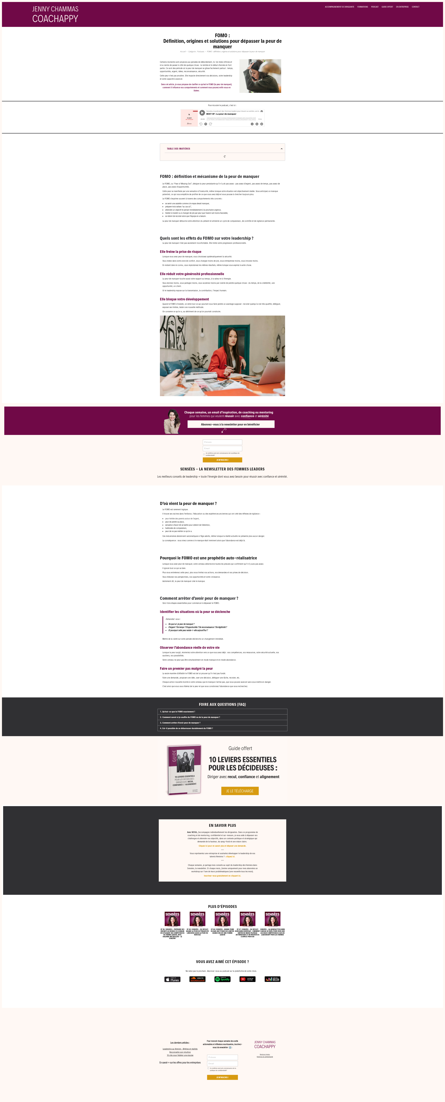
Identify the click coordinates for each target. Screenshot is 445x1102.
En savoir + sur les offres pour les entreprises (180, 1062)
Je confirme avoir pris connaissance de (223, 454)
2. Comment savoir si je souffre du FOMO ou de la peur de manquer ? (190, 717)
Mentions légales (265, 1054)
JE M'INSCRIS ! (223, 460)
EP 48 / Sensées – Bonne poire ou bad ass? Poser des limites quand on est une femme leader (222, 932)
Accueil (182, 51)
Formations (362, 7)
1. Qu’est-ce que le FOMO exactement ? (177, 711)
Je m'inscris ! (222, 1077)
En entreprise (402, 7)
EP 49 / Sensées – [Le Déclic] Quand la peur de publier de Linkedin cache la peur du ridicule (197, 932)
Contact (415, 7)
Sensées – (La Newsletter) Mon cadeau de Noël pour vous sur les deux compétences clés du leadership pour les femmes (272, 932)
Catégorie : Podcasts (196, 51)
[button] (282, 149)
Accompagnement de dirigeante (339, 7)
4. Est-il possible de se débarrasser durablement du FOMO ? (186, 728)
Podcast (375, 7)
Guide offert (387, 7)
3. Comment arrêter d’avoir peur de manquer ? (180, 723)
